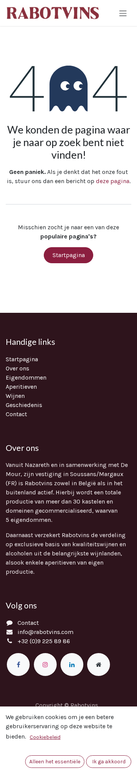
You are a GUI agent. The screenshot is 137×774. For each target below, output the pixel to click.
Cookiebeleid (45, 737)
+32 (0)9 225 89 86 (44, 641)
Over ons (17, 368)
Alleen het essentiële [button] (54, 761)
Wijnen (15, 395)
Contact (16, 414)
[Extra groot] (98, 664)
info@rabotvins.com (45, 632)
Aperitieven (21, 386)
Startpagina (69, 255)
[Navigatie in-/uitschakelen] (123, 12)
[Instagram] (45, 664)
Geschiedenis (24, 405)
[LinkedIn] (72, 664)
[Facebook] (18, 664)
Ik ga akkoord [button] (109, 761)
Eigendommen (26, 377)
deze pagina (112, 181)
